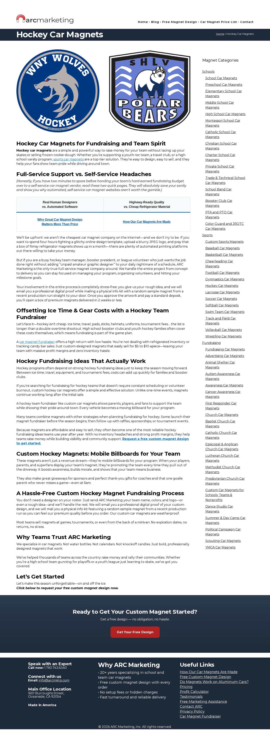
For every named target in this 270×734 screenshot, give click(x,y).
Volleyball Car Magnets (223, 330)
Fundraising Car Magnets (225, 349)
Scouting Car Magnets (223, 541)
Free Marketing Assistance (203, 701)
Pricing (186, 687)
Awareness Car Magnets (224, 385)
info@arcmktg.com (54, 680)
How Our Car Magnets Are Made (147, 221)
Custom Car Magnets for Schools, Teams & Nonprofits (224, 495)
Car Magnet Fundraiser (200, 716)
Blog (155, 22)
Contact (247, 22)
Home (143, 22)
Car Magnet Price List (218, 22)
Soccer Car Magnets (221, 299)
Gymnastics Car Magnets (224, 279)
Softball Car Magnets (222, 305)
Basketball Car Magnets (224, 255)
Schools (208, 71)
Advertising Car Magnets (224, 356)
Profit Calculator (194, 692)
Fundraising (211, 343)
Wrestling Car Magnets (223, 336)
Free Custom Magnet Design (205, 677)
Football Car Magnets (222, 273)
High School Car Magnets (225, 114)
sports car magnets (68, 159)
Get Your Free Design (135, 632)
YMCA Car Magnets (220, 547)
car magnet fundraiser (37, 342)
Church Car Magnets (221, 415)
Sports (207, 235)
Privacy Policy (192, 711)
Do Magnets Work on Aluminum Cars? (214, 682)
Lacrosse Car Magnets (222, 292)
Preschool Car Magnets (223, 85)
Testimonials (191, 696)
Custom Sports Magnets (224, 242)
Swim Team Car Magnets (224, 312)
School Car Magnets (221, 78)
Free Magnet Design (180, 22)
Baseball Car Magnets (222, 248)
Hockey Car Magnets (221, 286)
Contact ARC (191, 706)
